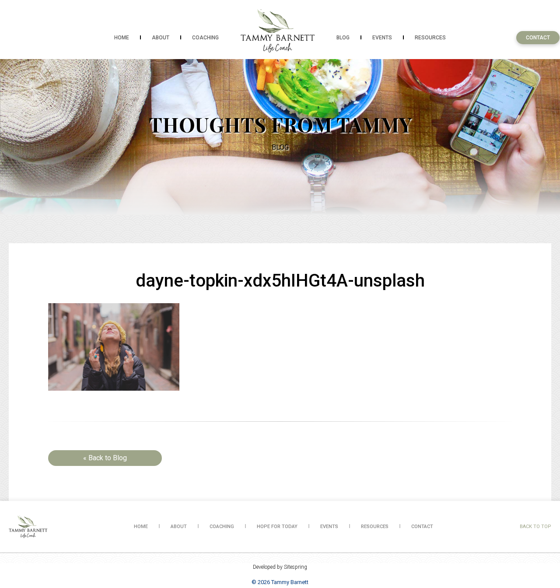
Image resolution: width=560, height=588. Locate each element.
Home (121, 38)
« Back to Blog (105, 458)
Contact (538, 38)
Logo (278, 30)
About (160, 38)
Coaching (205, 38)
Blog (343, 38)
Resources (430, 38)
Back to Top (535, 526)
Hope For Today (277, 526)
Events (382, 38)
